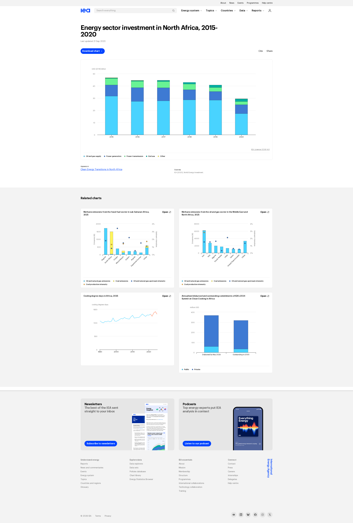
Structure (183, 476)
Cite (261, 51)
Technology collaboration (190, 487)
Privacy (108, 516)
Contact (232, 464)
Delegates (232, 479)
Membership (184, 472)
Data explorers (136, 464)
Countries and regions (91, 483)
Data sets (134, 468)
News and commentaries (92, 468)
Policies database (138, 472)
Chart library (135, 476)
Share (270, 51)
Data (242, 10)
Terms (98, 516)
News (231, 3)
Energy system (190, 10)
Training (182, 491)
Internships (233, 476)
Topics (210, 10)
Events (241, 3)
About (223, 3)
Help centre (267, 3)
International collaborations (191, 483)
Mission (182, 468)
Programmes (253, 3)
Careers (231, 472)
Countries (227, 10)
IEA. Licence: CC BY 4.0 (260, 149)
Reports (256, 10)
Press (230, 468)
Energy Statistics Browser (141, 479)
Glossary (84, 487)
